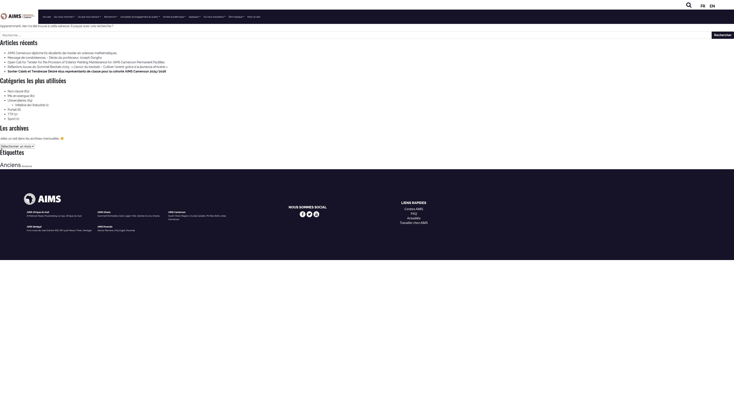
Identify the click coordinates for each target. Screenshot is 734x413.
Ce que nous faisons (88, 16)
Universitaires (17, 100)
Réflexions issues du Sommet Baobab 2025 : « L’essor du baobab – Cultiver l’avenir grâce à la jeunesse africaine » (88, 67)
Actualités (414, 218)
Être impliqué (236, 16)
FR (703, 6)
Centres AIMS (413, 209)
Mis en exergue (18, 96)
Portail (12, 109)
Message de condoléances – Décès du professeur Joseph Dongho (55, 57)
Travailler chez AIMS (414, 222)
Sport (11, 119)
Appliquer (194, 16)
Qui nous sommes (63, 16)
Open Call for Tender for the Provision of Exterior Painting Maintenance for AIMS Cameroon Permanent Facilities (86, 62)
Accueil (47, 16)
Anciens (10, 165)
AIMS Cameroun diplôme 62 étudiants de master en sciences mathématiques (62, 53)
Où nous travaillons (214, 16)
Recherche (110, 16)
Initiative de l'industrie (30, 105)
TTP (10, 114)
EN (712, 6)
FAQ (414, 213)
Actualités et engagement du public (139, 16)
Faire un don (253, 16)
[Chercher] (689, 5)
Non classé (15, 91)
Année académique (173, 16)
